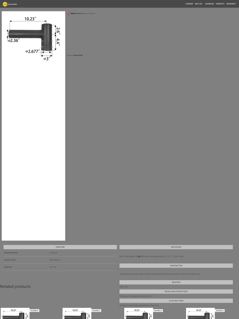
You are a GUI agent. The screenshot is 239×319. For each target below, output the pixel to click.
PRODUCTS (220, 4)
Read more (34, 310)
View (73, 13)
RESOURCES (231, 4)
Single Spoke (78, 55)
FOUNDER (189, 4)
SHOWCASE (209, 4)
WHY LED (198, 4)
